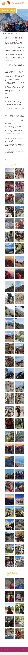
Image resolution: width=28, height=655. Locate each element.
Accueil (4, 33)
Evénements (10, 33)
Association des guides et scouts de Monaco (19, 3)
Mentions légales (4, 649)
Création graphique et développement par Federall (16, 649)
